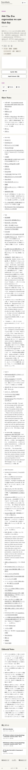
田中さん (7, 109)
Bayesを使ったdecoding (11, 222)
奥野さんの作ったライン (11, 187)
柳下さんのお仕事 (14, 583)
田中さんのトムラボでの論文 (12, 145)
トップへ (14, 760)
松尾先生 (7, 166)
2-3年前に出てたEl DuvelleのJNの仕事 (14, 234)
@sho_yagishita (19, 39)
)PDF (20, 521)
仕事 (19, 204)
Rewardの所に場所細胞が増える (13, 220)
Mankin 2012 (18, 341)
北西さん (7, 114)
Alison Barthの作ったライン (12, 182)
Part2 (15, 116)
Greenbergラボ (8, 142)
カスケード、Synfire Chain (11, 391)
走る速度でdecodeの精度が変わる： (14, 249)
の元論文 (7, 156)
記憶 (13, 51)
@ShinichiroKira (8, 37)
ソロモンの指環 (8, 628)
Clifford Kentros (9, 586)
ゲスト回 (5, 48)
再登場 (10, 48)
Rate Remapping (9, 398)
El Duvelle (7, 231)
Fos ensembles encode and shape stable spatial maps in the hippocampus (14, 104)
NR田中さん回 (8, 111)
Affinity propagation (10, 379)
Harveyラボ (8, 140)
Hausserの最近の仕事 (10, 513)
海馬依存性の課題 (9, 191)
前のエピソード (22, 760)
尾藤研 (6, 184)
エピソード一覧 (14, 768)
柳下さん (7, 128)
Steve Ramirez (8, 635)
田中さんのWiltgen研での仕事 (12, 164)
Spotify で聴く (14, 72)
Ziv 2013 (8, 345)
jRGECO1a (7, 169)
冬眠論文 (7, 640)
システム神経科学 (7, 53)
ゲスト (5, 45)
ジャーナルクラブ (7, 51)
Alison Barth (8, 179)
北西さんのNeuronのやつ (11, 562)
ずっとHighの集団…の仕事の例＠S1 (13, 202)
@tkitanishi (15, 35)
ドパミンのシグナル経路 (11, 579)
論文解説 (15, 48)
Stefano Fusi (12, 625)
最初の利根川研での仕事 (11, 159)
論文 (10, 474)
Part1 (13, 116)
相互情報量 (7, 217)
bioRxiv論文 (9, 174)
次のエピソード (5, 760)
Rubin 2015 (7, 343)
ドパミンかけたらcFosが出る (12, 573)
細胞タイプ (18, 51)
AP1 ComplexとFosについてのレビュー (14, 566)
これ (12, 389)
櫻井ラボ (7, 638)
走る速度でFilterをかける (11, 236)
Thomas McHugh (9, 147)
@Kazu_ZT (5, 39)
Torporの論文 (8, 643)
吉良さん (7, 131)
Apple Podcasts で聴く (14, 76)
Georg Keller (8, 171)
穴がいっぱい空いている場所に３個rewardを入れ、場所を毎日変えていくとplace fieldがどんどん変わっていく (15, 601)
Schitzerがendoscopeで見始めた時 (13, 605)
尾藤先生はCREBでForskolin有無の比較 (14, 576)
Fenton (17, 621)
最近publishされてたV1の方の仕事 (13, 176)
